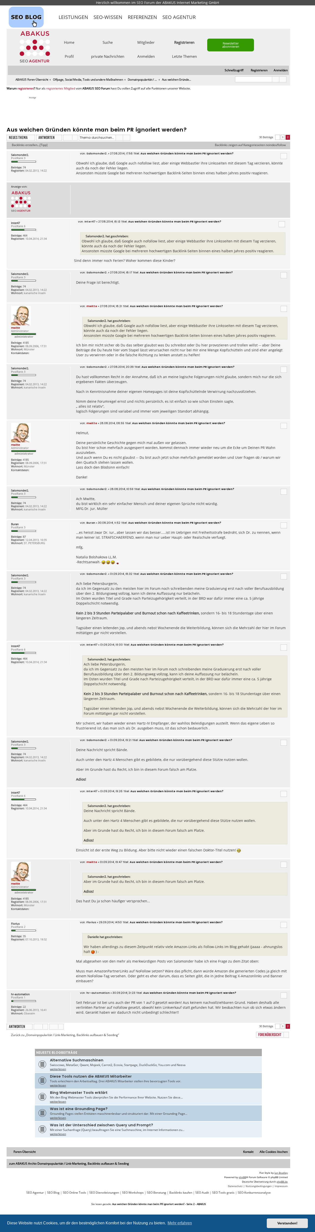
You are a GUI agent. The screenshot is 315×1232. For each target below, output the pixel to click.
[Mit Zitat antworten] (284, 156)
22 (24, 1006)
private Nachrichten (107, 56)
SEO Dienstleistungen (104, 1193)
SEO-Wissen (108, 17)
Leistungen (73, 17)
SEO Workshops (133, 1193)
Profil (69, 56)
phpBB (242, 1177)
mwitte (15, 327)
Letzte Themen (184, 56)
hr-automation (20, 994)
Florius (15, 923)
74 (24, 167)
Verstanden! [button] (287, 1223)
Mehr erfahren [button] (180, 1223)
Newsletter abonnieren (230, 45)
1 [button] (282, 137)
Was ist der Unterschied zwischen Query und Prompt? (101, 1125)
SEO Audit (202, 1193)
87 (24, 536)
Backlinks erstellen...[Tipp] (29, 145)
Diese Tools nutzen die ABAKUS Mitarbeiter (91, 1076)
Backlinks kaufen (180, 1193)
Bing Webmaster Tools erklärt (79, 1092)
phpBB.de (282, 1181)
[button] (277, 137)
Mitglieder (146, 42)
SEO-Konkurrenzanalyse (254, 1193)
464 (25, 235)
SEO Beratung (156, 1193)
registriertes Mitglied (60, 88)
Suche (108, 42)
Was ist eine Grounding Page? (79, 1108)
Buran (15, 524)
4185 (26, 342)
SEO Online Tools (74, 1193)
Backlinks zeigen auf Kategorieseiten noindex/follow (250, 145)
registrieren (25, 88)
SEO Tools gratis (223, 1193)
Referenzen (142, 17)
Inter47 (15, 222)
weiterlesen (58, 1069)
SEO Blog (53, 1193)
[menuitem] (278, 70)
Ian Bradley (281, 1172)
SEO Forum (146, 2)
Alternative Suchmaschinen (76, 1060)
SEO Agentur (179, 17)
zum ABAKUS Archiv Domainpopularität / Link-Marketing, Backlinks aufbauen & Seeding (69, 1163)
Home (69, 42)
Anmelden (146, 56)
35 (24, 936)
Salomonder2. (20, 154)
